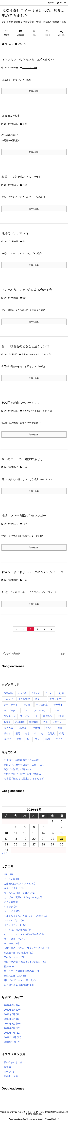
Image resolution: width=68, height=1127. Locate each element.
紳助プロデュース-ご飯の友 (20, 980)
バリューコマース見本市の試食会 (24, 934)
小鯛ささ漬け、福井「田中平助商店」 (23, 773)
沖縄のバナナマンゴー (16, 233)
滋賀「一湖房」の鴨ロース (18, 769)
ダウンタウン (56, 698)
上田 (36, 716)
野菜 (19, 739)
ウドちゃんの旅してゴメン (19, 892)
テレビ (26, 704)
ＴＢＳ (59, 739)
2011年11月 (12, 1041)
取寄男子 (8, 1066)
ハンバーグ (9, 710)
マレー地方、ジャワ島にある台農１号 (26, 289)
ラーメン (24, 716)
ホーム (8, 43)
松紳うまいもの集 (13, 1062)
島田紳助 (20, 721)
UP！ (8, 874)
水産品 (22, 727)
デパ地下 (58, 704)
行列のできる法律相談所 (19, 984)
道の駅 (7, 739)
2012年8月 (12, 1009)
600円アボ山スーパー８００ (20, 402)
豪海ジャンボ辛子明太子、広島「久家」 (25, 764)
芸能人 (51, 733)
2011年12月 (12, 1037)
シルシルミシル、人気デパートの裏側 (25, 915)
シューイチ (12, 911)
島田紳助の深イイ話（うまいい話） (37, 354)
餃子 (37, 739)
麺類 (47, 739)
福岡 (17, 733)
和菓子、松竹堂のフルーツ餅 (20, 177)
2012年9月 (12, 1005)
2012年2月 (12, 1028)
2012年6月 (12, 1018)
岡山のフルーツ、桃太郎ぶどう (22, 459)
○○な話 (8, 693)
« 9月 (4, 853)
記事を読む (34, 91)
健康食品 (47, 716)
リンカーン (11, 943)
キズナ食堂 (11, 902)
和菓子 (7, 721)
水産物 (36, 727)
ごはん (48, 693)
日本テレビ (58, 721)
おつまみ (22, 693)
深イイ (7, 733)
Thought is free (52, 1119)
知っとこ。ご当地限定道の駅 (21, 971)
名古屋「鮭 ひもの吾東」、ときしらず (24, 778)
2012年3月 (12, 1023)
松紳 (25, 124)
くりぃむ (36, 693)
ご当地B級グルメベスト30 (19, 883)
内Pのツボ (9, 1071)
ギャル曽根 (24, 698)
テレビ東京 (42, 704)
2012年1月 (12, 1032)
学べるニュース (14, 957)
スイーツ (39, 698)
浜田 (59, 727)
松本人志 (8, 727)
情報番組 (33, 721)
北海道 (60, 716)
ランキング (9, 716)
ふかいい (8, 698)
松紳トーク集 (11, 1076)
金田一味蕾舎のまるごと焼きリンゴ (25, 346)
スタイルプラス (14, 920)
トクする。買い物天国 (17, 929)
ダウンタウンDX (29, 67)
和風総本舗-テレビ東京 (18, 952)
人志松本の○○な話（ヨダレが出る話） (26, 948)
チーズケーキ (11, 704)
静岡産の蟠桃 (10, 116)
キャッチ (10, 906)
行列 (61, 733)
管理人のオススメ (15, 975)
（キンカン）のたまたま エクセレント (28, 59)
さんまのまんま (14, 888)
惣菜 (45, 721)
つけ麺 (60, 693)
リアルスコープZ (14, 938)
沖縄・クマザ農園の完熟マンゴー (23, 515)
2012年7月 (12, 1014)
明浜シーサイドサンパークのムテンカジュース (32, 572)
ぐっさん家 (11, 879)
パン (24, 710)
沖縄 (48, 727)
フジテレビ (39, 710)
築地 (27, 733)
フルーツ (57, 710)
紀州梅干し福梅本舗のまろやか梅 (21, 760)
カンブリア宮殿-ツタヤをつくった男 (24, 897)
